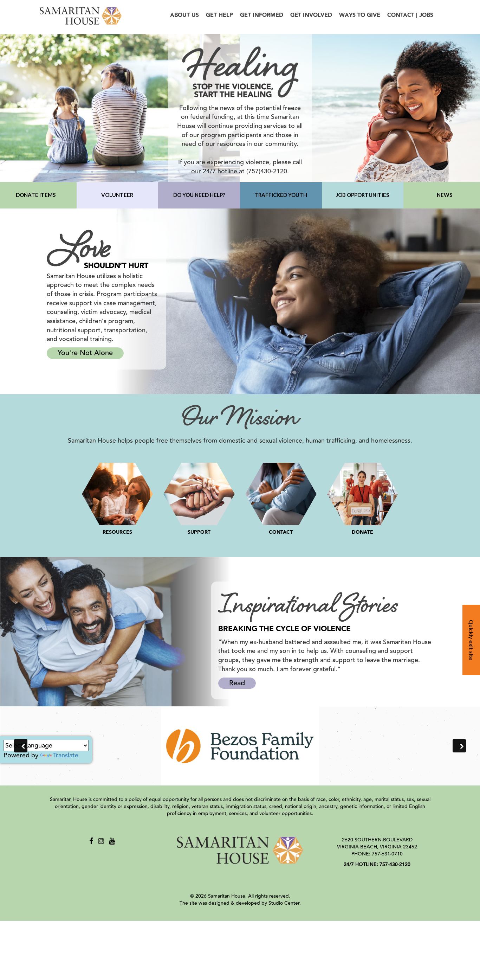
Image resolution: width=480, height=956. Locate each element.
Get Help (219, 15)
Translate (65, 755)
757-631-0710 (387, 854)
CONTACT (281, 532)
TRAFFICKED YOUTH (280, 195)
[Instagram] (101, 841)
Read (237, 683)
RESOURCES (117, 532)
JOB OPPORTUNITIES (362, 195)
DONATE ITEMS (36, 195)
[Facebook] (91, 841)
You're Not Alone (85, 352)
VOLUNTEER (117, 195)
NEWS (444, 195)
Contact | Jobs (410, 15)
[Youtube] (112, 841)
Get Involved (311, 15)
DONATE (362, 532)
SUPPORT (199, 532)
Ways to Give (359, 15)
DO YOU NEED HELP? (199, 195)
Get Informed (261, 15)
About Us (184, 15)
